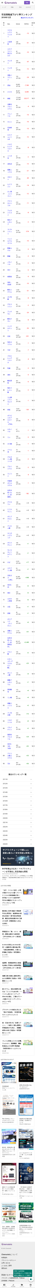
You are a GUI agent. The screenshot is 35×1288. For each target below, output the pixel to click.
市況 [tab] (20, 7)
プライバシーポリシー (8, 1260)
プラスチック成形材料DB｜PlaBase (13, 1278)
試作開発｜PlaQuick (7, 1281)
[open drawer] (2, 2)
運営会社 (4, 1268)
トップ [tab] (4, 7)
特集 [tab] (12, 7)
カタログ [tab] (28, 7)
